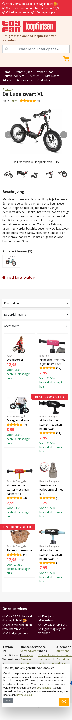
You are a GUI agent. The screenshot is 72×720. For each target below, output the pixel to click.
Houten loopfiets (13, 76)
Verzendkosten (30, 651)
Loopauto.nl (46, 659)
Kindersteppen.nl (49, 663)
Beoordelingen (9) (15, 314)
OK (63, 701)
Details (8, 700)
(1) (51, 564)
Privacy (61, 663)
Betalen (25, 663)
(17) (52, 371)
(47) (19, 551)
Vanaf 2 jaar (45, 72)
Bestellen (26, 659)
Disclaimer (63, 659)
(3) (51, 499)
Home (6, 72)
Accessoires (24, 80)
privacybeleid (24, 694)
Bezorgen (26, 655)
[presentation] (8, 134)
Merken (35, 76)
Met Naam (52, 76)
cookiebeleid (44, 687)
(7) (19, 430)
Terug (9, 89)
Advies (6, 80)
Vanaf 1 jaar (24, 72)
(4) (19, 499)
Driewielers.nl (47, 655)
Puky (13, 100)
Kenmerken (11, 303)
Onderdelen (44, 80)
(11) (51, 425)
